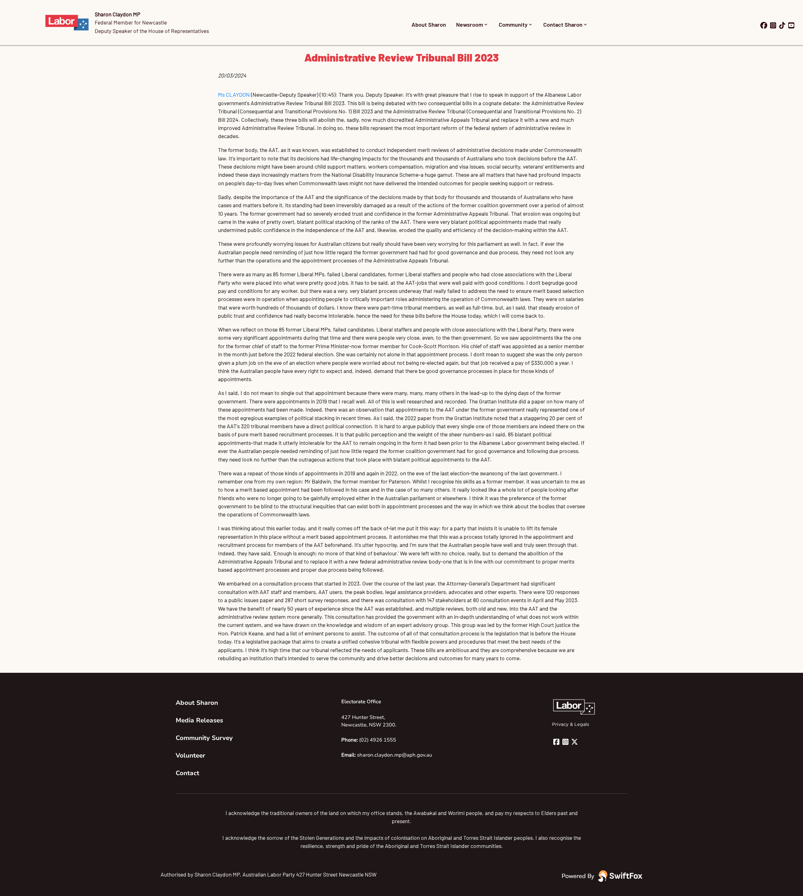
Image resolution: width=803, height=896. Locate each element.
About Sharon (429, 24)
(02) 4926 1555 (377, 740)
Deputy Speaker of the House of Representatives (152, 30)
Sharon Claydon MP (117, 14)
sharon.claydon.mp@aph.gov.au (394, 755)
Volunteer (190, 755)
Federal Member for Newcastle (131, 22)
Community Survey (204, 738)
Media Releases (199, 720)
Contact (187, 773)
